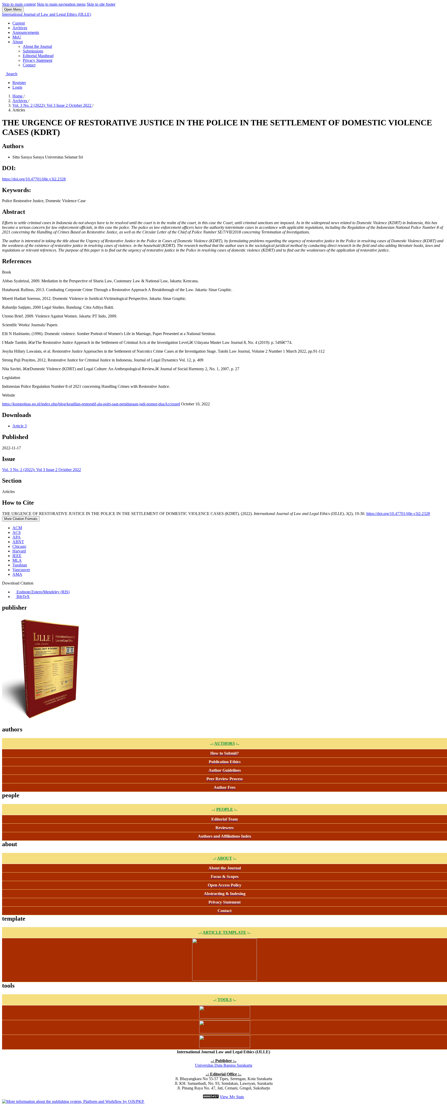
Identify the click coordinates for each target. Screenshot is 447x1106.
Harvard (19, 551)
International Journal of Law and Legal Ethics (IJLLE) (46, 14)
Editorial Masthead (38, 56)
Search (11, 74)
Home (18, 96)
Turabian (19, 565)
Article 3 (19, 426)
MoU (16, 37)
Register (19, 82)
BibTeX (23, 596)
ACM (17, 528)
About (17, 42)
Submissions (33, 51)
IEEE (16, 556)
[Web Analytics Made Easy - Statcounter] (211, 1097)
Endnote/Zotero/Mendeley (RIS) (43, 592)
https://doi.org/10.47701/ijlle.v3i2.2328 (34, 179)
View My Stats (232, 1097)
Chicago (19, 546)
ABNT (18, 542)
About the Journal (37, 46)
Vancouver (21, 569)
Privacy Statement (37, 60)
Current (18, 23)
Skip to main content (19, 4)
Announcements (25, 32)
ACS (16, 532)
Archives (19, 28)
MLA (17, 560)
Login (17, 87)
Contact (29, 65)
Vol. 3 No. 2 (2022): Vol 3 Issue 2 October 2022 (52, 105)
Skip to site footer (101, 4)
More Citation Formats (21, 519)
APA (16, 537)
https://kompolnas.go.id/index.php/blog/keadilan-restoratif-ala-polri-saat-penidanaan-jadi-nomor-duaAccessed (91, 404)
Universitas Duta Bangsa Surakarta (223, 1065)
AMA (17, 574)
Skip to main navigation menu (61, 4)
